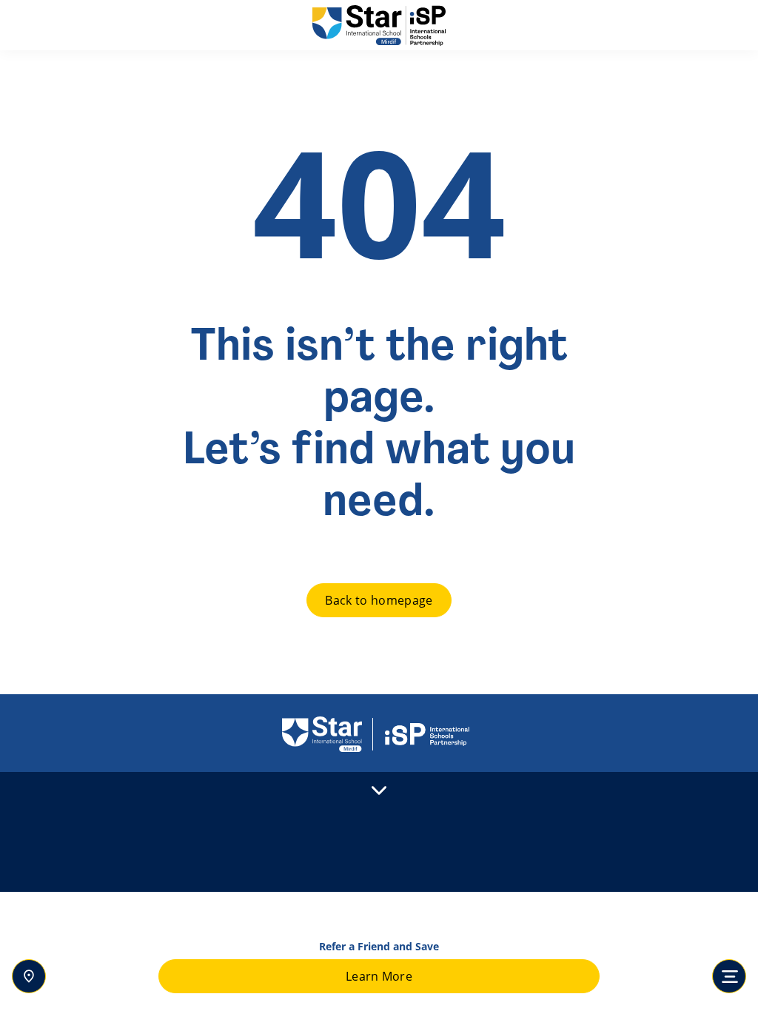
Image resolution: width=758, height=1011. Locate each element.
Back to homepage (378, 600)
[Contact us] (29, 976)
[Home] (379, 25)
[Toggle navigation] (729, 976)
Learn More (379, 976)
